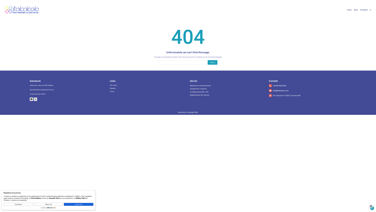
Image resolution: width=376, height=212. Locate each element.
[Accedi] (370, 10)
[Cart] (371, 206)
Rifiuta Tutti (48, 204)
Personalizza (18, 204)
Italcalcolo (35, 81)
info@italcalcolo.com (281, 91)
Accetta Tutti (78, 204)
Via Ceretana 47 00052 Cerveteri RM (286, 95)
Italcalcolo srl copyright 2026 (188, 112)
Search (212, 62)
